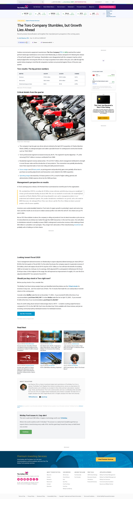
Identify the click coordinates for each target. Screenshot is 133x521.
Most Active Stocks (109, 11)
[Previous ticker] (18, 14)
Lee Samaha (51, 365)
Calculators (90, 479)
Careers (49, 477)
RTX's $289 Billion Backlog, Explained (50, 367)
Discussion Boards (92, 477)
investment (77, 225)
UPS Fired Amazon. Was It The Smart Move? (74, 368)
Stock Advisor (66, 477)
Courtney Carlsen (29, 365)
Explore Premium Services (32, 20)
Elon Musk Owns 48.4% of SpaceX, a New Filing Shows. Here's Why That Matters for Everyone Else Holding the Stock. (50, 348)
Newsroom (49, 481)
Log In (106, 2)
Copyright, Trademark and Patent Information (70, 496)
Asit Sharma (19, 406)
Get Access (94, 83)
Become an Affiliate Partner (106, 484)
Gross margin (24, 169)
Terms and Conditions (89, 496)
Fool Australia (78, 474)
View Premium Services (105, 459)
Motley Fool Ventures (105, 479)
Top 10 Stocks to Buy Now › (107, 7)
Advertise (49, 486)
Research (49, 479)
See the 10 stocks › (26, 314)
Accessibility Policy (52, 496)
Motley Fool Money (67, 488)
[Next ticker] (104, 14)
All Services (66, 474)
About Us (49, 474)
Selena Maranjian (29, 343)
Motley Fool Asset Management (107, 474)
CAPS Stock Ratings (92, 474)
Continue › (26, 432)
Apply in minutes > (103, 118)
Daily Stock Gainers (109, 14)
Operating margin (25, 175)
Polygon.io (35, 483)
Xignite (29, 483)
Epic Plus (65, 481)
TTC (61, 52)
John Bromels (75, 343)
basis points (36, 169)
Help (113, 2)
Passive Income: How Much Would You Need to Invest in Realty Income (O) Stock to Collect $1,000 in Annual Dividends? (27, 348)
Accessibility (98, 2)
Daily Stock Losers (111, 16)
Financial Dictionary (92, 481)
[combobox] (30, 2)
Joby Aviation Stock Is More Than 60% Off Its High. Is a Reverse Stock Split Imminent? (74, 347)
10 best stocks (73, 286)
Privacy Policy (31, 496)
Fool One (65, 486)
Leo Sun (50, 343)
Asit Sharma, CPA (24, 38)
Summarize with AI (47, 42)
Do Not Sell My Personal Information (105, 496)
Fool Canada (78, 477)
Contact (49, 484)
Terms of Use (22, 496)
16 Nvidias (63, 418)
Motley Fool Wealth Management (108, 477)
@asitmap (44, 397)
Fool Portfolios (66, 484)
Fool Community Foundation (106, 481)
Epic (64, 479)
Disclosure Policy (41, 496)
